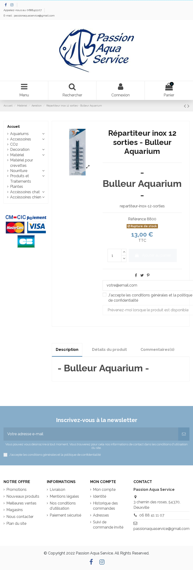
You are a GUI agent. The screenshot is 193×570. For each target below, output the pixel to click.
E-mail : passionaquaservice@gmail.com (29, 15)
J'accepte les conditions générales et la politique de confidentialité (55, 454)
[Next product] (188, 106)
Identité (99, 496)
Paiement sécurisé (65, 515)
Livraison (57, 489)
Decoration (19, 149)
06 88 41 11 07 (151, 515)
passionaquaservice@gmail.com (161, 528)
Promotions (16, 489)
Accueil (13, 126)
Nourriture (18, 170)
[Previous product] (185, 106)
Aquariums (19, 133)
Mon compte (104, 489)
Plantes (16, 186)
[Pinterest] (148, 275)
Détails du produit (109, 349)
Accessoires (20, 139)
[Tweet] (142, 275)
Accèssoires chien (25, 197)
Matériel (17, 155)
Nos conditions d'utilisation (63, 506)
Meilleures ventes (21, 503)
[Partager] (136, 275)
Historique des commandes (105, 506)
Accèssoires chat (25, 192)
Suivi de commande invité (108, 524)
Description (67, 349)
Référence (137, 219)
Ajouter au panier (156, 255)
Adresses (101, 515)
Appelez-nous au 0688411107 (23, 10)
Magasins (14, 510)
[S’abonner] (183, 434)
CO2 (14, 144)
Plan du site (16, 523)
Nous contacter (19, 516)
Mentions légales (64, 496)
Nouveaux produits (22, 496)
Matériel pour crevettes (21, 163)
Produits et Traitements (20, 178)
